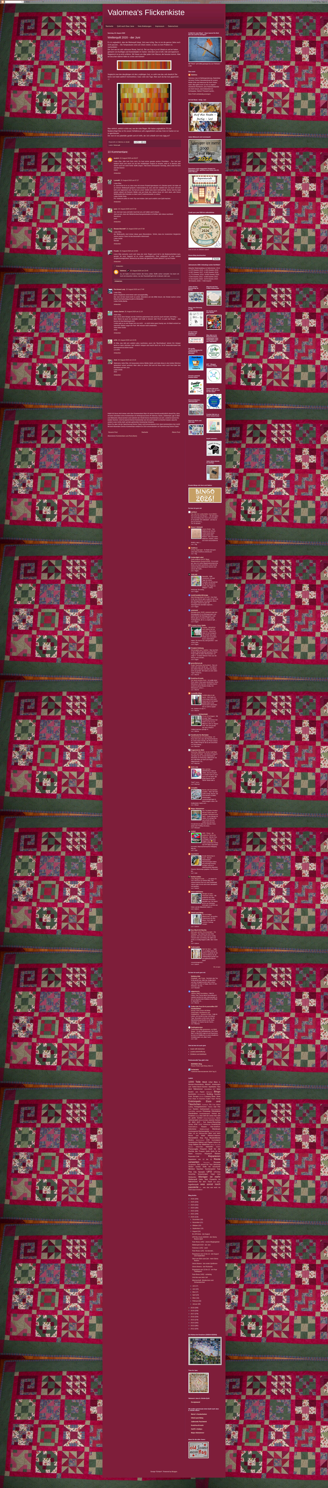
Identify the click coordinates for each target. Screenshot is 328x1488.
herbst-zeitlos (196, 877)
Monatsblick (193, 1138)
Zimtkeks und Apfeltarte (198, 1054)
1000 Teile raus (197, 1081)
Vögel (213, 1174)
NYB (207, 1140)
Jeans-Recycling (213, 1122)
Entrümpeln (194, 1101)
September (196, 1228)
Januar (195, 1304)
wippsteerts (195, 991)
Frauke (116, 251)
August (195, 1231)
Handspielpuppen (204, 1113)
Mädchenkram (200, 1140)
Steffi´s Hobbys (196, 1429)
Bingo (217, 1091)
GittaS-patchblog (197, 913)
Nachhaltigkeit (216, 1140)
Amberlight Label (197, 557)
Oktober (195, 1225)
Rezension (206, 1162)
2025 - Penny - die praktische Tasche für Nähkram (209, 835)
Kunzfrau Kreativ (197, 678)
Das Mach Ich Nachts (199, 930)
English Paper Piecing (213, 1098)
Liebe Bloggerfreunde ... (198, 878)
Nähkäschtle (195, 976)
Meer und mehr (214, 1133)
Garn (190, 1109)
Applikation (212, 1087)
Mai (193, 1292)
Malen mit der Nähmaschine (198, 1133)
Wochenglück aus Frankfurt (200, 650)
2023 (193, 1208)
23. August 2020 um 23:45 (139, 271)
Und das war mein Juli (200, 1277)
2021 (193, 1214)
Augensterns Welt (197, 750)
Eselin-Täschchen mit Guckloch (201, 665)
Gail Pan (217, 1107)
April (194, 1295)
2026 (193, 1199)
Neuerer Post (112, 432)
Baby (218, 1089)
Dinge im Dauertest (198, 1098)
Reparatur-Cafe (193, 1156)
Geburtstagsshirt (215, 1109)
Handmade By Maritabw (199, 735)
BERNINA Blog (196, 1064)
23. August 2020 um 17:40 (135, 289)
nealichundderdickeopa (199, 595)
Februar (195, 1301)
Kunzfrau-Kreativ (197, 1425)
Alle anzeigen (216, 967)
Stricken (191, 1169)
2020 (193, 1217)
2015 (193, 1320)
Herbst (197, 1115)
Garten (195, 1109)
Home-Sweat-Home (209, 1118)
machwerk (195, 854)
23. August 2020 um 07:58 (135, 229)
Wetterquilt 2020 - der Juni (201, 1245)
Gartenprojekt (204, 1109)
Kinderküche (216, 1124)
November (196, 1222)
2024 (193, 1205)
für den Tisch (205, 1182)
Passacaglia (193, 1149)
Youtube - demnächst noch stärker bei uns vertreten (208, 629)
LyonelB (117, 180)
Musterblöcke (214, 1138)
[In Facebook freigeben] (142, 142)
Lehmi (193, 831)
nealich (116, 158)
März (194, 1298)
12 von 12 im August (208, 716)
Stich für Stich (206, 949)
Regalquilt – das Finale (198, 978)
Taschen (199, 1169)
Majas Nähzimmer (197, 809)
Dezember (196, 1219)
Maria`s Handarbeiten (199, 1414)
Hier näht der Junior (206, 1116)
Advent (208, 1084)
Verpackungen (203, 1174)
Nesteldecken (193, 1142)
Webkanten (192, 1177)
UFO (209, 1171)
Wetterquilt (117, 145)
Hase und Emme (197, 892)
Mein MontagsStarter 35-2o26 (200, 597)
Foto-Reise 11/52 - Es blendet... (203, 1251)
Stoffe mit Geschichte (212, 1167)
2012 (193, 1329)
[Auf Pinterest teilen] (145, 142)
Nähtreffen (209, 1147)
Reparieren (214, 1156)
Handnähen (193, 1113)
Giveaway (207, 1111)
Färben (210, 1107)
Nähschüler (199, 1146)
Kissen (204, 1127)
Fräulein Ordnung (197, 648)
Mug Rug (204, 1138)
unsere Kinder (206, 529)
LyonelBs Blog (196, 693)
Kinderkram (207, 1124)
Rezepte (217, 1162)
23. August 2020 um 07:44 (127, 209)
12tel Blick (213, 1082)
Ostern (218, 1146)
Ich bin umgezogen (197, 550)
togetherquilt (193, 1184)
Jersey (190, 1124)
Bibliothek (209, 1092)
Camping (207, 1096)
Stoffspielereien (197, 1027)
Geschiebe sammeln (195, 1111)
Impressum (159, 26)
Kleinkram (216, 1129)
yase (115, 209)
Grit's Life (194, 767)
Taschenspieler (210, 1169)
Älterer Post (176, 432)
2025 (193, 1202)
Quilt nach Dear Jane (125, 26)
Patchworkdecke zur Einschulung (201, 737)
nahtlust (194, 512)
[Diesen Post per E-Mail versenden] (135, 142)
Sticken (190, 1167)
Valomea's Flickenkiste (146, 12)
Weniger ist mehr (209, 1176)
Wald (218, 1174)
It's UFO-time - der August (201, 1234)
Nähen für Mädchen (201, 1144)
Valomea (123, 271)
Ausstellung (208, 1089)
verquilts (194, 788)
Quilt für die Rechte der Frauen (204, 1150)
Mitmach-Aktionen (214, 1135)
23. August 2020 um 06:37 (129, 158)
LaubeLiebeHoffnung (197, 1052)
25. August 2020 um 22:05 (127, 340)
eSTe (115, 340)
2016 (193, 1317)
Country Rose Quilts (198, 625)
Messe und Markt (196, 1135)
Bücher (201, 1096)
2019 (193, 1308)
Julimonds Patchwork (199, 1422)
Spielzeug (216, 1164)
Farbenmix (195, 1069)
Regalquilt (208, 1154)
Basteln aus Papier (196, 1092)
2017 (193, 1314)
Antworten (117, 173)
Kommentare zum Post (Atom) (126, 436)
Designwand (195, 1402)
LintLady (194, 574)
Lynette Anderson (215, 1131)
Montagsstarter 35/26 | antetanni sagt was (204, 612)
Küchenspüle (204, 1131)
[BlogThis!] (137, 142)
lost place (216, 1181)
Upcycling (191, 1174)
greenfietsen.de (196, 663)
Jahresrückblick (203, 1120)
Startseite (109, 26)
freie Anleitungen (144, 26)
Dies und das (206, 769)
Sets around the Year (205, 1164)
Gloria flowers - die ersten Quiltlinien (204, 1263)
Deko (190, 1098)
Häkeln (218, 1118)
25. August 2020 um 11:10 (134, 311)
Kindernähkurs (192, 1126)
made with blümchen (197, 1049)
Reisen (217, 1153)
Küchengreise (193, 1131)
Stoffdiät (198, 1166)
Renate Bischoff (120, 229)
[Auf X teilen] (140, 142)
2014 (193, 1323)
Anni (115, 360)
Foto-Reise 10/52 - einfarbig (202, 1274)
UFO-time (217, 1172)
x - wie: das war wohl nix (210, 1187)
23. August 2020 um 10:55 (129, 251)
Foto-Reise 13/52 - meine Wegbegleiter (206, 1242)
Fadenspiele (195, 947)
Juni (194, 1289)
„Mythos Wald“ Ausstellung (199, 993)
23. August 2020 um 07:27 (130, 180)
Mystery (191, 1140)
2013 (193, 1326)
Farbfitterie (205, 1104)
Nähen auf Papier (205, 1142)
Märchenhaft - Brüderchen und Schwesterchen (202, 1281)
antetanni (194, 610)
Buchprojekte (201, 1094)
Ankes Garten (119, 311)
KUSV (200, 1124)
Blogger (174, 1471)
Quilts (208, 1151)
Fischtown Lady (119, 289)
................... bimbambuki (199, 714)
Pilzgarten (203, 1149)
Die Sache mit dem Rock (199, 680)
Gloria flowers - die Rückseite (202, 1267)
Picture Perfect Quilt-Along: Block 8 (202, 1066)
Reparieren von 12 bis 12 (200, 1159)
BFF (214, 1089)
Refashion (198, 1153)
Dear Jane (216, 1096)
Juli (193, 1286)
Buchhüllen (192, 1094)
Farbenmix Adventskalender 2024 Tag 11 (203, 1071)
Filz (210, 1104)
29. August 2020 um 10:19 (127, 360)
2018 (193, 1311)
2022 (193, 1211)
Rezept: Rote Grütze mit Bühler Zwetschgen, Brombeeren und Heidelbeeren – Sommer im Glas (201, 1012)
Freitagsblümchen (200, 1107)
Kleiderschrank (204, 1129)
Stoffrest (194, 548)
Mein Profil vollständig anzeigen (199, 94)
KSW (195, 1124)
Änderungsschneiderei (195, 1189)
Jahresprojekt (193, 1120)
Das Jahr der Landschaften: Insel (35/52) (204, 514)
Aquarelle (205, 576)
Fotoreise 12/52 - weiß (200, 1248)
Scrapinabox (192, 1164)
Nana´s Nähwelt (197, 527)
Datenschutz (173, 26)
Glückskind (216, 1111)
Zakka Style (203, 1179)
